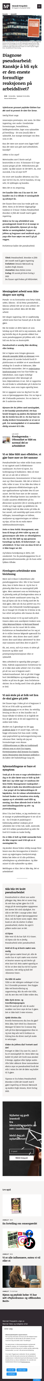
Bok (5, 96)
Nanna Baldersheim (10, 98)
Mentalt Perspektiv (21, 6)
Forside (5, 14)
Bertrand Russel (32, 624)
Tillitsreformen (10, 709)
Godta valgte (22, 1370)
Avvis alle (11, 1370)
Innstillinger (37, 1379)
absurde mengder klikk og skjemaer (19, 356)
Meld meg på (22, 1158)
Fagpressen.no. (25, 1362)
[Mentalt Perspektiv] (6, 7)
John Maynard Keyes (12, 624)
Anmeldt (14, 14)
